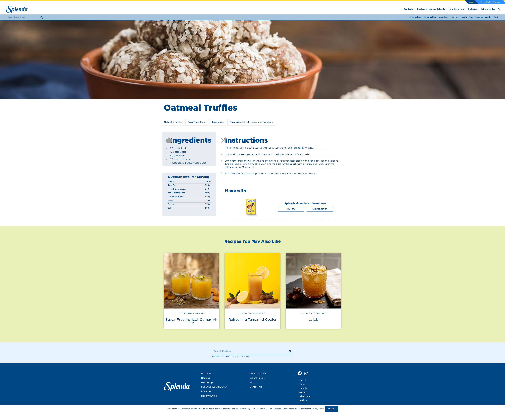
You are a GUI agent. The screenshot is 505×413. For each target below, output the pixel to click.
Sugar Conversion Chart (214, 387)
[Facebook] (300, 373)
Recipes (205, 378)
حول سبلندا (303, 388)
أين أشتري (303, 400)
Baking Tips (207, 382)
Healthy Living (209, 396)
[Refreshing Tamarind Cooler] (252, 280)
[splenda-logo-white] (177, 386)
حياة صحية (303, 392)
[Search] (41, 17)
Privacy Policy (318, 409)
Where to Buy (257, 378)
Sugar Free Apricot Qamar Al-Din (192, 321)
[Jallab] (313, 280)
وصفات (301, 384)
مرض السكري (304, 396)
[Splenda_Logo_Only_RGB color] (17, 9)
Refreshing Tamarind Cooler (252, 319)
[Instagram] (306, 373)
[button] (414, 9)
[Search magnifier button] (499, 9)
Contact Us (256, 387)
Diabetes (206, 391)
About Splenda (258, 373)
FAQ (252, 382)
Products (206, 373)
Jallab (313, 319)
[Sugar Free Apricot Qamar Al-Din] (191, 280)
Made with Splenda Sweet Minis (191, 313)
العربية (471, 2)
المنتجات (302, 380)
